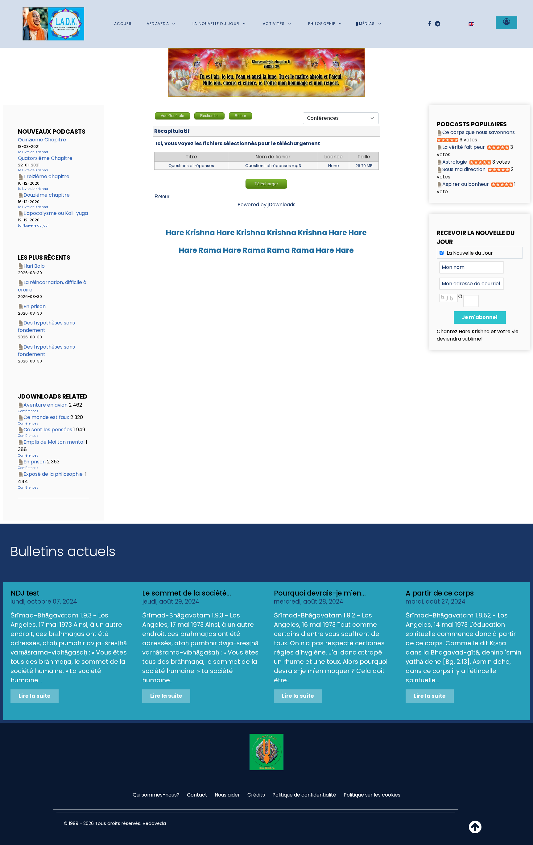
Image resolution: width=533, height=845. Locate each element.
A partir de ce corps (440, 593)
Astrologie (454, 161)
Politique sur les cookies (372, 794)
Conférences (28, 411)
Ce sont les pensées (47, 429)
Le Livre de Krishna (33, 152)
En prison (34, 306)
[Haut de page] (475, 830)
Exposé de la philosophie (53, 474)
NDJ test (24, 593)
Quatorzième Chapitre (45, 158)
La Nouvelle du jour (33, 225)
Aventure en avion (45, 404)
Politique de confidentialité (304, 794)
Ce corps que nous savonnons (478, 132)
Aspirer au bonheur (465, 184)
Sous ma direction (463, 169)
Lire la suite (35, 696)
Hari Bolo (34, 266)
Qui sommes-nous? (156, 794)
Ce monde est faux (46, 417)
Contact (197, 794)
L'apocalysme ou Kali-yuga (55, 213)
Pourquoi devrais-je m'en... (320, 593)
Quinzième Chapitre (42, 139)
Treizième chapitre (46, 176)
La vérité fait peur (463, 147)
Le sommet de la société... (186, 593)
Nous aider (227, 794)
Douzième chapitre (46, 195)
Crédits (256, 794)
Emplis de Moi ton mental (54, 442)
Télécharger (266, 183)
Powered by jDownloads (266, 204)
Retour (162, 196)
